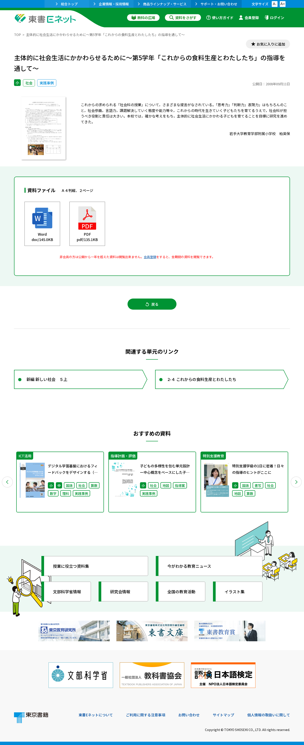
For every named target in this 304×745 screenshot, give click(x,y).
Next (296, 482)
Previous (7, 482)
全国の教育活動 (181, 591)
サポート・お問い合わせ (219, 4)
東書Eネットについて (96, 714)
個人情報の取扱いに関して (268, 714)
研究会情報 (120, 591)
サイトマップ (223, 714)
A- (274, 4)
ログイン (277, 17)
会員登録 (252, 17)
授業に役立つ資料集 (71, 566)
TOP (17, 34)
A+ (282, 4)
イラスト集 (235, 591)
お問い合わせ (189, 714)
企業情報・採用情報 (114, 4)
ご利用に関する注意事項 (145, 714)
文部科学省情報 (67, 591)
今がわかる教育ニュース (189, 566)
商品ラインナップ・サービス (164, 4)
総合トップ (69, 4)
